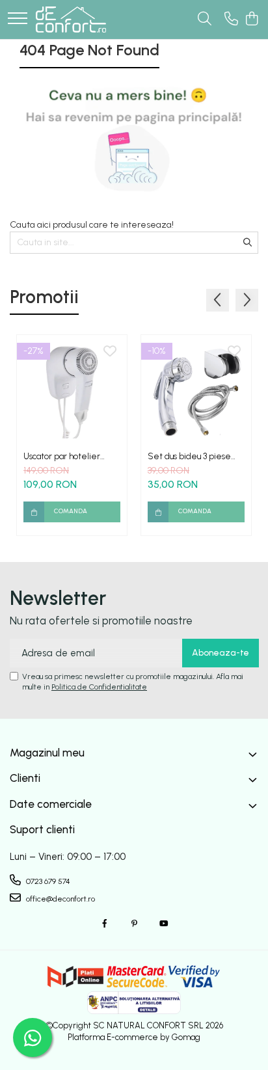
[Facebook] (105, 924)
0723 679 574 (47, 881)
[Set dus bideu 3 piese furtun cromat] (196, 389)
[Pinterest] (134, 924)
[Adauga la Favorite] (110, 351)
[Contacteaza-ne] (231, 19)
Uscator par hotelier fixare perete (61, 456)
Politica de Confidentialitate (99, 686)
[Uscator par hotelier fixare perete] (71, 389)
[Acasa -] (71, 20)
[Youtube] (163, 924)
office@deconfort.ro (59, 898)
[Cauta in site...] (204, 19)
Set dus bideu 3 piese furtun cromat (189, 456)
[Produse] (17, 19)
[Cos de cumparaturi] (251, 19)
